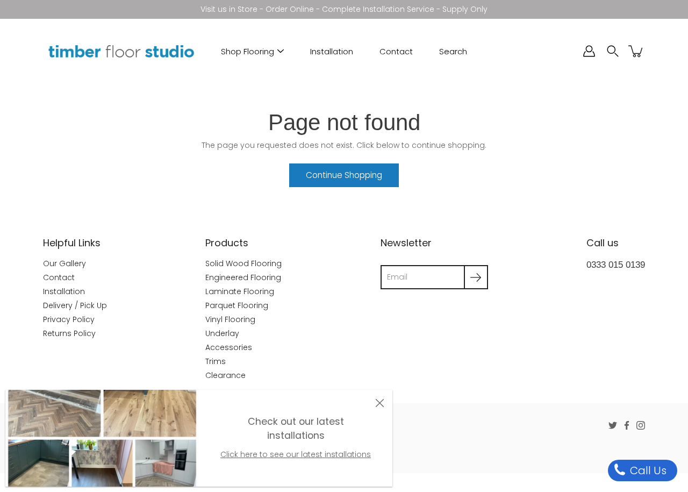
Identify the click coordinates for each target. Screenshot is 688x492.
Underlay (222, 333)
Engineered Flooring (243, 277)
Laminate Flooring (239, 291)
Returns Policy (69, 333)
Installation (331, 51)
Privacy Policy (69, 319)
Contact (396, 51)
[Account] (589, 51)
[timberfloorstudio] (121, 51)
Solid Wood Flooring (243, 263)
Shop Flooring (247, 51)
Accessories (228, 347)
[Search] (612, 51)
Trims (215, 361)
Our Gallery (64, 263)
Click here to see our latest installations (295, 454)
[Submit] (476, 277)
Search (453, 51)
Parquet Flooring (236, 305)
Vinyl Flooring (230, 319)
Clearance (225, 375)
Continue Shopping (344, 175)
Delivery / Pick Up (75, 305)
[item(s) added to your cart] (636, 51)
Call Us (646, 470)
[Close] (379, 403)
